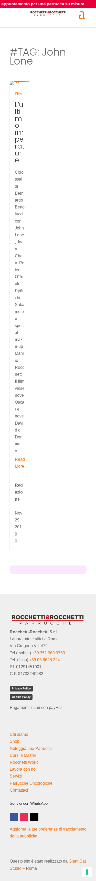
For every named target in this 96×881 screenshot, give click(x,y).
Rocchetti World (24, 762)
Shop (14, 741)
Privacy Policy (21, 688)
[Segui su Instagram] (24, 817)
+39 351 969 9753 (48, 653)
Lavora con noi (23, 769)
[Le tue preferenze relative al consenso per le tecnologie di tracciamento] (87, 872)
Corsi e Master (23, 755)
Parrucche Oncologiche (31, 783)
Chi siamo (19, 734)
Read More (20, 462)
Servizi (16, 776)
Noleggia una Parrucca (31, 748)
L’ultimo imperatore (20, 132)
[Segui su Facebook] (14, 817)
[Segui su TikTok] (34, 817)
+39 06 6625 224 (44, 660)
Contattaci (19, 790)
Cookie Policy (21, 697)
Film (18, 94)
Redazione (19, 492)
